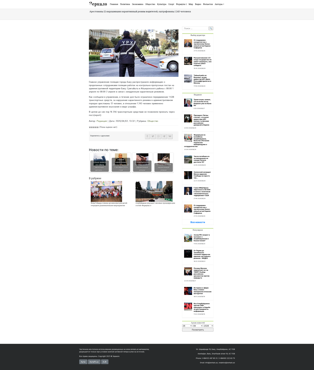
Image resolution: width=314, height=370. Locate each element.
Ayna (83, 362)
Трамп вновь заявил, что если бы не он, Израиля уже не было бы (202, 102)
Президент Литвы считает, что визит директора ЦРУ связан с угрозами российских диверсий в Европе (201, 120)
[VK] (169, 136)
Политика (125, 4)
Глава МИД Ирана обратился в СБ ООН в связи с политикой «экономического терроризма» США (202, 191)
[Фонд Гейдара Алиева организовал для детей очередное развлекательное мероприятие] (106, 191)
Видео (198, 4)
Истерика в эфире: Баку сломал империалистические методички (202, 291)
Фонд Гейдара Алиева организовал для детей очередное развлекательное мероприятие (109, 204)
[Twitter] (153, 136)
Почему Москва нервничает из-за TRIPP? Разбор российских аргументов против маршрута (201, 273)
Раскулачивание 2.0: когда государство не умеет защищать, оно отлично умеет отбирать (202, 61)
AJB (104, 362)
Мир (191, 4)
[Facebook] (147, 136)
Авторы (219, 4)
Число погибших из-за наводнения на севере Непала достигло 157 (202, 159)
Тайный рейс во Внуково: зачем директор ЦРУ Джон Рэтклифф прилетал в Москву (202, 79)
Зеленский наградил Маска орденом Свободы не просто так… (202, 175)
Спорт (171, 4)
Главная (114, 4)
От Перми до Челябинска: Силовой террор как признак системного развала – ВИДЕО (202, 254)
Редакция (102, 121)
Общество (150, 4)
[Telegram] (164, 136)
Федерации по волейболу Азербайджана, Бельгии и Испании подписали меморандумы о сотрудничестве (196, 140)
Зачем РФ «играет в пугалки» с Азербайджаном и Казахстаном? (202, 238)
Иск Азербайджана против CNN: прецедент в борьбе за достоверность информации (202, 307)
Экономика (137, 4)
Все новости (197, 222)
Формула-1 (181, 4)
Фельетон (208, 4)
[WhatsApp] (158, 136)
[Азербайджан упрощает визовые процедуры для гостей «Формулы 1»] (154, 191)
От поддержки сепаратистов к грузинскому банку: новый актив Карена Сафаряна (202, 44)
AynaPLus (94, 362)
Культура (161, 4)
